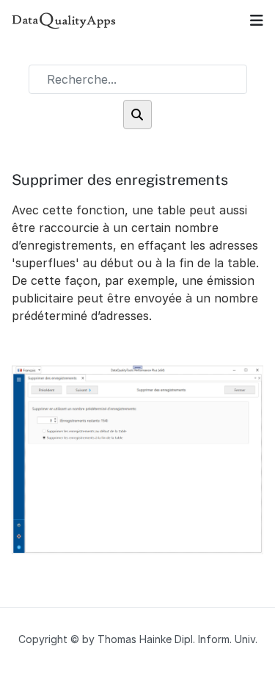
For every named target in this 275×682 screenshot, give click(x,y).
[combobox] (138, 79)
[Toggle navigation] (256, 21)
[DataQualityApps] (64, 20)
